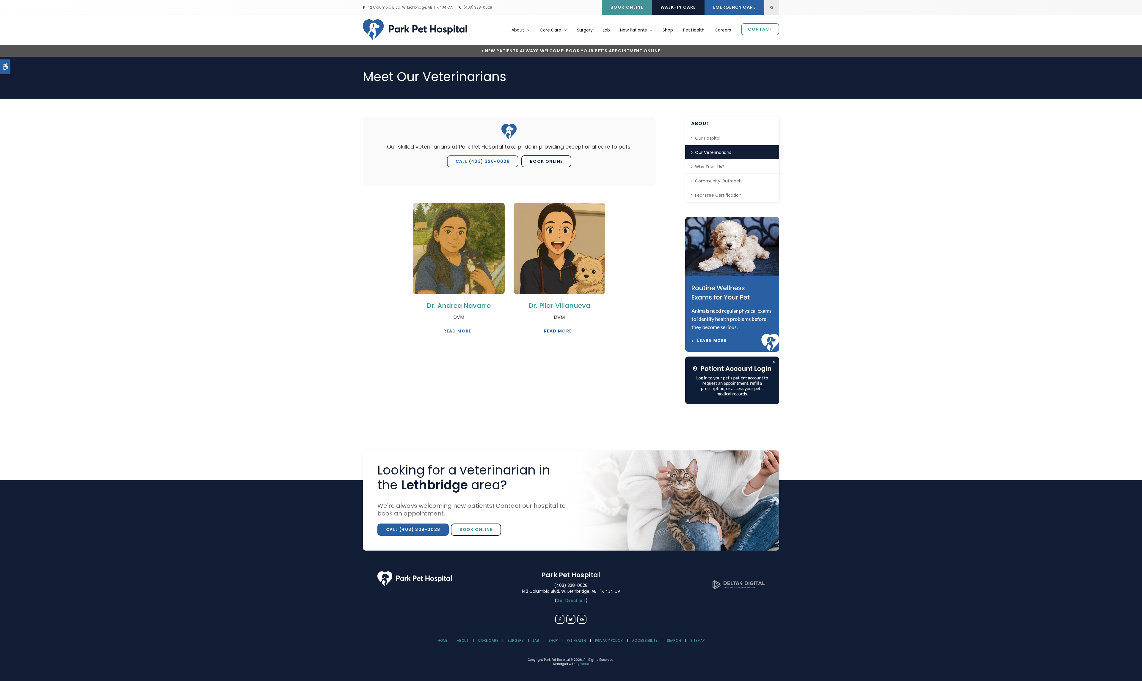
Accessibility (645, 640)
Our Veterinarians (713, 152)
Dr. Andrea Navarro (459, 305)
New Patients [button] (633, 30)
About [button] (518, 30)
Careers (723, 30)
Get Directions (571, 600)
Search (674, 640)
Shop (668, 30)
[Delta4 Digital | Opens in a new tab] (739, 587)
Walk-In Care (678, 7)
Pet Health (694, 30)
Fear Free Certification (718, 195)
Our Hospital (707, 138)
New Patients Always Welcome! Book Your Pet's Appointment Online (572, 51)
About (463, 640)
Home (443, 640)
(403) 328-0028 (478, 7)
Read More (457, 331)
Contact (760, 29)
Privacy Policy (609, 640)
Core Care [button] (550, 30)
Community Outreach (718, 181)
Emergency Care (734, 7)
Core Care (488, 640)
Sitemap (697, 640)
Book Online (627, 7)
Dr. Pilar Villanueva (559, 305)
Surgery (585, 30)
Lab (606, 30)
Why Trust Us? (709, 167)
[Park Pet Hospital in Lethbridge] (414, 584)
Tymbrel (582, 664)
